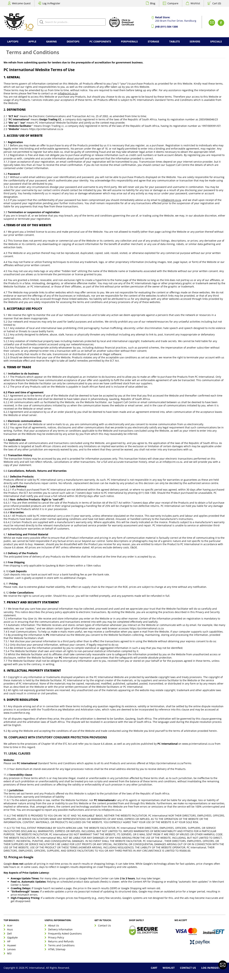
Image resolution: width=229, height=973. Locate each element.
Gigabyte (12, 937)
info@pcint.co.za (68, 93)
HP (8, 941)
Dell (9, 933)
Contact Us (104, 925)
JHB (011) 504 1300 (166, 26)
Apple (32, 41)
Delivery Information (60, 929)
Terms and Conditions (61, 945)
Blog (152, 3)
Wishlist (195, 3)
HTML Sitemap (56, 949)
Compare (172, 3)
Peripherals (129, 41)
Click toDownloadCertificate (128, 22)
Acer (10, 925)
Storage (153, 41)
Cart (154, 967)
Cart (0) (216, 3)
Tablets (174, 41)
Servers (195, 41)
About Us (53, 925)
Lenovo (11, 949)
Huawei (11, 945)
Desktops (73, 41)
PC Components (100, 41)
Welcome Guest (21, 3)
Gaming (51, 41)
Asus (10, 929)
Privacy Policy (56, 937)
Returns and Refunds (61, 941)
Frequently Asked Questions (65, 933)
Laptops (12, 41)
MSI (9, 953)
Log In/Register (51, 3)
